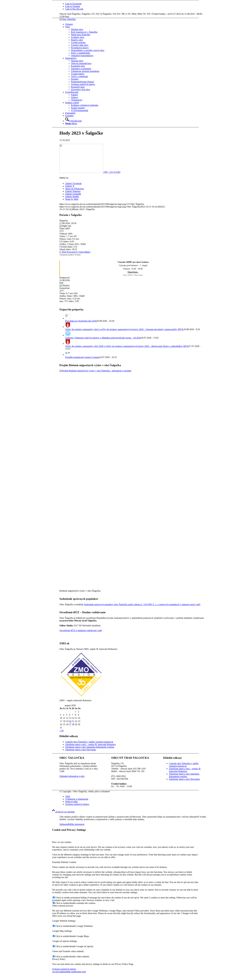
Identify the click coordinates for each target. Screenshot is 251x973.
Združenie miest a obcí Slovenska (80, 749)
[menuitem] (135, 24)
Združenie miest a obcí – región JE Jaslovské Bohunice (90, 744)
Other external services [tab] (62, 905)
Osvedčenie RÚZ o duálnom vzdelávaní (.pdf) (80, 630)
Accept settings (59, 971)
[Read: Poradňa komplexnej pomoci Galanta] (67, 354)
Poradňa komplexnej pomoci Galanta (82, 357)
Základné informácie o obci (72, 776)
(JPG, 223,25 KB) (111, 172)
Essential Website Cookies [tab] (64, 862)
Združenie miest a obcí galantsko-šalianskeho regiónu (89, 747)
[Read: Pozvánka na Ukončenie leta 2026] (67, 318)
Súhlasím (63, 824)
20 (70, 721)
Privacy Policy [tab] (59, 959)
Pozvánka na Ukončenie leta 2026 (81, 321)
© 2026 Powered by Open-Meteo (74, 252)
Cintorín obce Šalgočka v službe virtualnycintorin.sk (89, 742)
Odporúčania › (133, 272)
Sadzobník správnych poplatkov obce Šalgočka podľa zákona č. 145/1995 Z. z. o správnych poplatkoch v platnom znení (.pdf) (142, 604)
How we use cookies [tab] (61, 842)
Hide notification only (76, 971)
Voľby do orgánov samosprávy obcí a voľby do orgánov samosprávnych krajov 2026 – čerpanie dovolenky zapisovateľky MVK (124, 329)
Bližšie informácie (76, 824)
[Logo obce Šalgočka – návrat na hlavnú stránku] (67, 19)
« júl (61, 730)
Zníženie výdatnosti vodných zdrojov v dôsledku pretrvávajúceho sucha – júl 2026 (103, 338)
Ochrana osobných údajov (64, 969)
